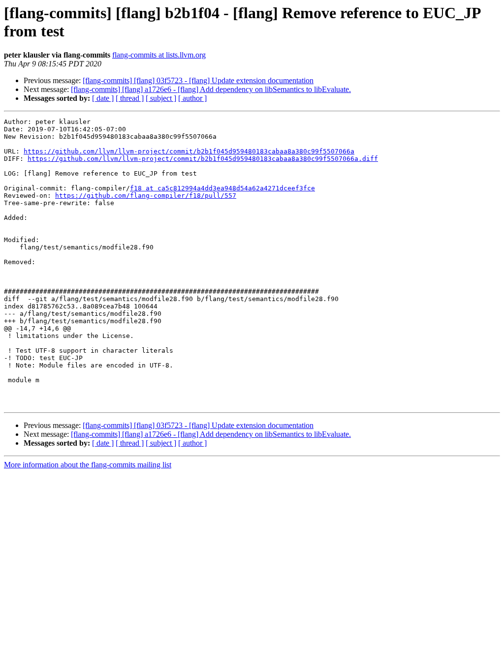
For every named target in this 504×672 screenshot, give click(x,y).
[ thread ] (130, 98)
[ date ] (103, 98)
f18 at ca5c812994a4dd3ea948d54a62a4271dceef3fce (222, 188)
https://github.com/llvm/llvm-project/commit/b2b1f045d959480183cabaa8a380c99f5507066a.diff (203, 158)
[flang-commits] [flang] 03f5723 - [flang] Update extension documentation (198, 80)
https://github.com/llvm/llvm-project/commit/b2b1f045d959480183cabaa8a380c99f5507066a (189, 151)
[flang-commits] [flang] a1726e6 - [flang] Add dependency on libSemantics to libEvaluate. (211, 89)
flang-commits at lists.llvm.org (159, 55)
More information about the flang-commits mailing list (87, 464)
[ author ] (192, 98)
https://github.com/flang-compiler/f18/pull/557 (145, 195)
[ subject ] (161, 98)
